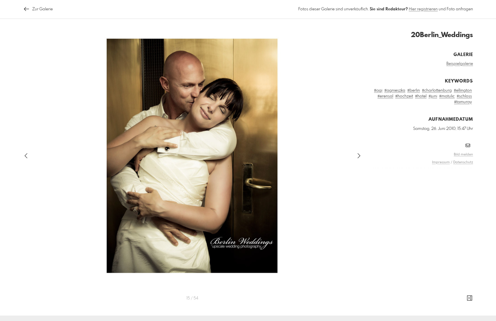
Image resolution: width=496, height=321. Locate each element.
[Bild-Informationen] (469, 298)
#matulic (447, 96)
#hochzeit (404, 96)
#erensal (385, 96)
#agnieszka (394, 91)
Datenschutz (463, 162)
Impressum (441, 162)
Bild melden (463, 154)
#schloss (464, 96)
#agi (378, 91)
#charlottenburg (437, 91)
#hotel (421, 96)
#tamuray (463, 102)
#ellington (463, 91)
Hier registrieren (423, 9)
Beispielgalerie (459, 64)
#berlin (413, 91)
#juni (433, 96)
